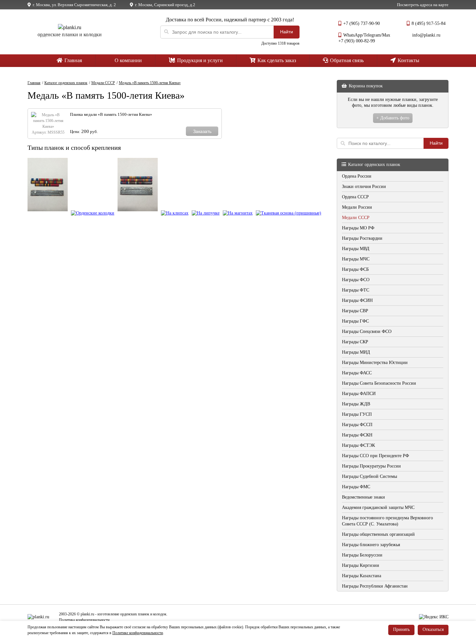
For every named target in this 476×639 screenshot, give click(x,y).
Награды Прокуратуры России (371, 466)
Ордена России (356, 176)
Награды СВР (355, 310)
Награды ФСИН (357, 300)
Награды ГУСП (357, 414)
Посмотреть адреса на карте (422, 4)
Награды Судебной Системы (369, 476)
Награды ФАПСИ (359, 393)
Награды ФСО (355, 279)
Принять (401, 629)
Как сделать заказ (276, 60)
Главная (72, 60)
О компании (127, 60)
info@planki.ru (426, 35)
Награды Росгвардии (362, 238)
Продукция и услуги (199, 60)
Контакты (407, 60)
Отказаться (433, 629)
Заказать (202, 131)
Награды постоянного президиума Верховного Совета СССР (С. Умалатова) (387, 520)
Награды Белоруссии (362, 555)
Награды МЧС (355, 259)
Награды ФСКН (357, 435)
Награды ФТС (355, 290)
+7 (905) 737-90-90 (361, 23)
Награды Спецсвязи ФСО (366, 331)
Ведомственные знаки (363, 497)
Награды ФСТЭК (358, 445)
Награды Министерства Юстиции (375, 362)
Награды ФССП (357, 424)
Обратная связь (346, 60)
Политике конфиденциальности (137, 633)
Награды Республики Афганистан (375, 586)
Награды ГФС (355, 321)
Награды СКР (355, 341)
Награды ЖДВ (356, 404)
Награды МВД (355, 248)
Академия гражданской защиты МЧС (378, 507)
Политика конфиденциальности (84, 620)
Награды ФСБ (355, 269)
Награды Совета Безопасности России (379, 383)
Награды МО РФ (358, 228)
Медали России (357, 207)
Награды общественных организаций (378, 534)
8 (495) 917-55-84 (429, 23)
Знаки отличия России (364, 186)
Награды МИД (356, 352)
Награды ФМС (356, 486)
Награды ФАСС (357, 372)
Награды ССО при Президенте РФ (375, 455)
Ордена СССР (355, 196)
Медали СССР (355, 217)
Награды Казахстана (361, 575)
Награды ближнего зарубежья (371, 544)
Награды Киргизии (360, 565)
